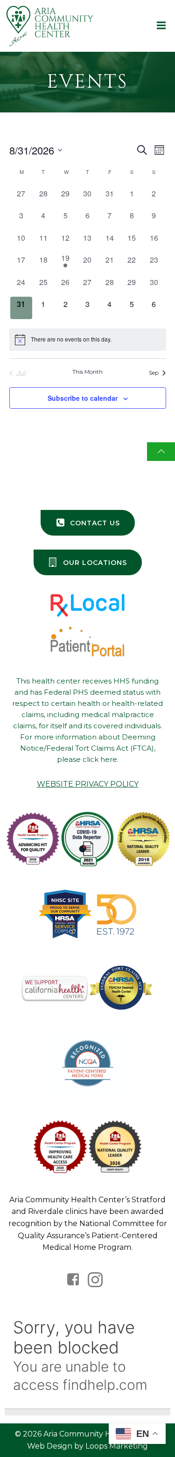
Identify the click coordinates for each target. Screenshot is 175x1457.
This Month (87, 371)
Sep (154, 372)
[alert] (87, 339)
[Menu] (160, 25)
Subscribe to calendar (83, 398)
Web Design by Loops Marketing (87, 1446)
